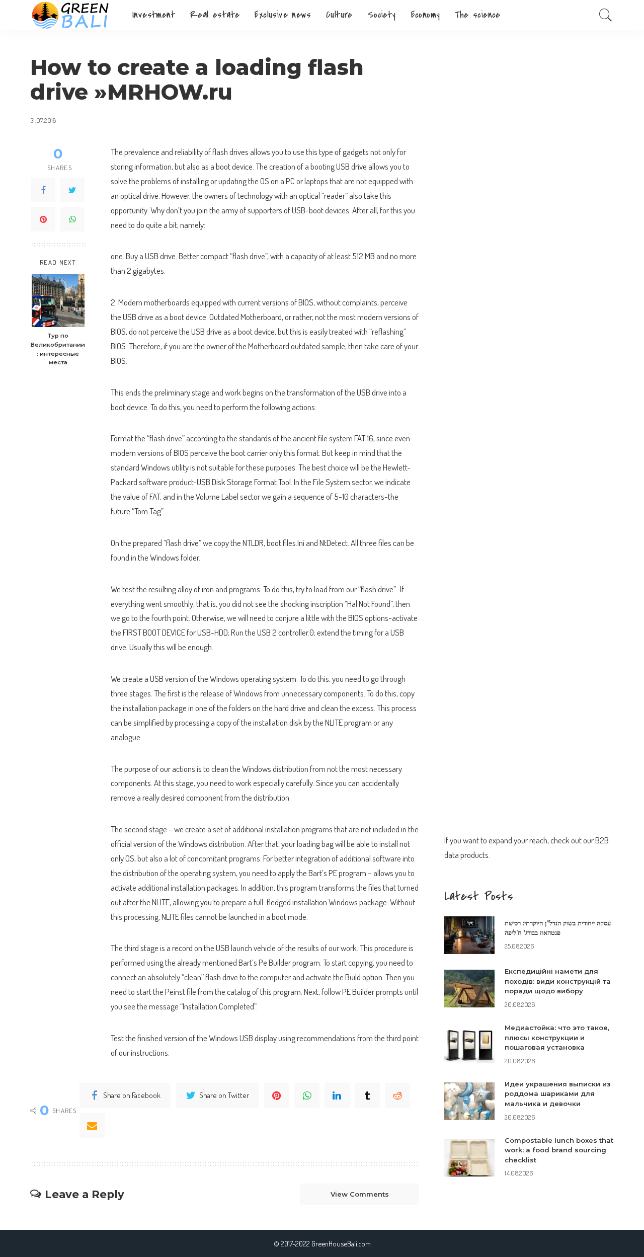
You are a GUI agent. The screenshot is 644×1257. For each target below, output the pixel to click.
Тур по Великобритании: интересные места (58, 349)
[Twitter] (72, 191)
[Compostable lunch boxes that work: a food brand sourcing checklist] (469, 1157)
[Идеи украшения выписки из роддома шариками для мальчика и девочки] (469, 1101)
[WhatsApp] (72, 220)
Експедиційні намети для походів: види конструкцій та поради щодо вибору (558, 981)
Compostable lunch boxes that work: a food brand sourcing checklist (559, 1150)
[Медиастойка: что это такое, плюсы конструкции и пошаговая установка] (469, 1045)
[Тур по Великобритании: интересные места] (58, 300)
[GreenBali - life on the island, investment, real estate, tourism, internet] (73, 15)
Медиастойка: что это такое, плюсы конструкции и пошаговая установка (557, 1037)
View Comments (360, 1194)
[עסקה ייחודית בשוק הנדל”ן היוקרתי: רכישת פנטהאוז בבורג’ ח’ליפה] (469, 935)
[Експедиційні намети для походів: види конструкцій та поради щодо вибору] (469, 988)
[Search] (606, 15)
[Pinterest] (43, 220)
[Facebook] (43, 191)
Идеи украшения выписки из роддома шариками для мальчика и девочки (557, 1094)
